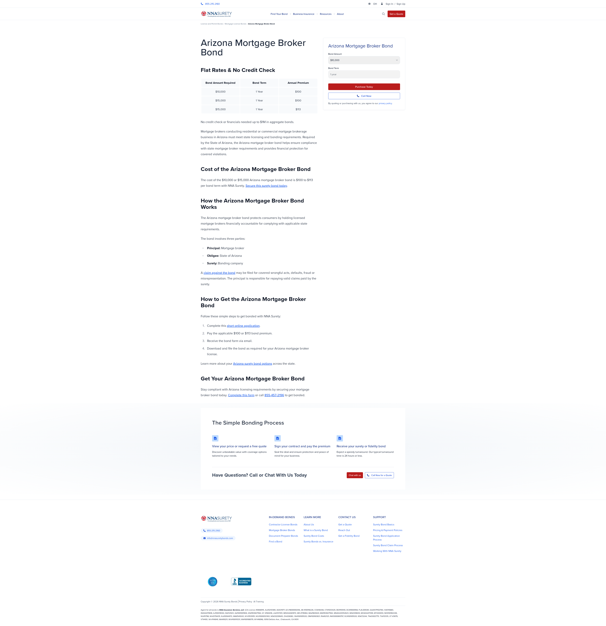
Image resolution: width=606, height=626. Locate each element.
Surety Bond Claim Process (388, 545)
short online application (243, 325)
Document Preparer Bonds (283, 536)
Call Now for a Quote (381, 475)
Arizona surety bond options (252, 363)
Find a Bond (275, 541)
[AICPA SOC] (212, 582)
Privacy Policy (245, 601)
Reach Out (344, 530)
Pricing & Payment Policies (387, 530)
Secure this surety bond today (266, 185)
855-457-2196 (274, 395)
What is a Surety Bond (316, 530)
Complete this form (241, 395)
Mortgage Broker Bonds (282, 530)
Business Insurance (303, 14)
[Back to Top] (205, 619)
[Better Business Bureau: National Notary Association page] (241, 582)
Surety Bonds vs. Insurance (318, 541)
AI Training (258, 601)
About (340, 14)
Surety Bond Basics (383, 524)
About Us (309, 524)
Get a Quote (345, 524)
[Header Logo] (216, 13)
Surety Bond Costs (314, 536)
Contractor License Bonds (283, 524)
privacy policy (385, 103)
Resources (325, 14)
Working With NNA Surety (387, 551)
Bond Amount (335, 54)
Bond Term (333, 68)
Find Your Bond (279, 14)
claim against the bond (219, 272)
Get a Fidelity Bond (348, 536)
